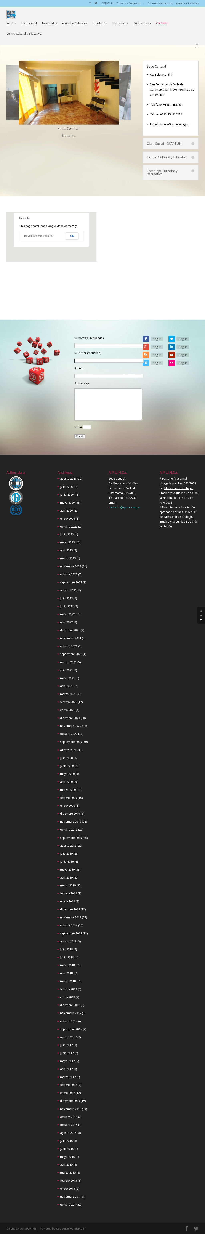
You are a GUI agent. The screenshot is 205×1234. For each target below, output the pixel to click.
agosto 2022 (68, 590)
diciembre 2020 (70, 718)
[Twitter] (171, 339)
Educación (118, 23)
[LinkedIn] (171, 347)
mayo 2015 (67, 1157)
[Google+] (146, 347)
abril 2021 (66, 686)
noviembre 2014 (70, 1196)
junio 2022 (67, 606)
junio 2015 (67, 1149)
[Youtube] (171, 355)
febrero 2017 (68, 1085)
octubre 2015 (68, 1125)
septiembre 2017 (71, 1029)
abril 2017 (66, 1069)
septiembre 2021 (71, 654)
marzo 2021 (68, 694)
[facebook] (146, 339)
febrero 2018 (68, 989)
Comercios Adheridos (159, 3)
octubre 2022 (68, 574)
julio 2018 (66, 949)
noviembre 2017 (70, 1013)
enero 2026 (67, 518)
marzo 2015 (68, 1172)
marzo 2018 (68, 981)
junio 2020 (67, 766)
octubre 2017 (68, 1021)
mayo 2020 (67, 774)
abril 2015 (66, 1164)
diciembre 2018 (70, 909)
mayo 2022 (67, 614)
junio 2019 (67, 861)
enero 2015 (67, 1189)
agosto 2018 (68, 941)
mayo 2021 (67, 678)
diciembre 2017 (70, 1005)
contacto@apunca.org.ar (124, 507)
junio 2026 (67, 494)
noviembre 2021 (70, 638)
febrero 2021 (68, 702)
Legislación (99, 23)
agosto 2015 (68, 1133)
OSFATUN (107, 3)
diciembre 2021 (70, 630)
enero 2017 (67, 1093)
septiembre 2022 (71, 582)
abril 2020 (66, 782)
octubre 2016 (68, 1117)
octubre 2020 (68, 734)
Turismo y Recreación (129, 3)
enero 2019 (67, 901)
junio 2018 (67, 957)
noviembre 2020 (70, 726)
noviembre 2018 (70, 917)
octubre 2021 (68, 646)
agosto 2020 (68, 750)
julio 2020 (66, 758)
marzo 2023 (68, 558)
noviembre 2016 (70, 1109)
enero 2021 (67, 710)
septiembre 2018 (71, 933)
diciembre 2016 (70, 1101)
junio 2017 (67, 1053)
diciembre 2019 (70, 813)
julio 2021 (66, 670)
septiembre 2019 (71, 838)
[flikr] (171, 363)
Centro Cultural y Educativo (23, 33)
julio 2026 (66, 487)
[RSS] (146, 355)
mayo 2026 (67, 502)
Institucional (29, 23)
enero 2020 (67, 805)
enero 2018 (67, 997)
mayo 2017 (67, 1061)
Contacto (162, 23)
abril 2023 (66, 550)
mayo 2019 (67, 869)
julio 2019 (66, 853)
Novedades (49, 23)
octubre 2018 (68, 925)
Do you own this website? (38, 236)
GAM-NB (31, 1228)
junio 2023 (67, 534)
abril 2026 (66, 510)
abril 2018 (66, 973)
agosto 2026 (68, 478)
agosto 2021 (68, 662)
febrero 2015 (68, 1180)
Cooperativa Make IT (71, 1228)
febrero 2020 (68, 798)
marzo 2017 (68, 1077)
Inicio (9, 23)
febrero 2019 (68, 893)
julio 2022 (66, 598)
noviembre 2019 (70, 821)
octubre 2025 (68, 526)
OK (72, 236)
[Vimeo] (146, 363)
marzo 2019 (68, 885)
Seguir (157, 339)
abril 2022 (66, 622)
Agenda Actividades (187, 3)
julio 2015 (66, 1141)
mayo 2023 (67, 542)
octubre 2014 (68, 1204)
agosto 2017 (68, 1037)
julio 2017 (66, 1045)
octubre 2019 (68, 829)
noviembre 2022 (70, 566)
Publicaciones (142, 23)
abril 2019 (66, 877)
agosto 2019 (68, 845)
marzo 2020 (68, 790)
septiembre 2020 (71, 742)
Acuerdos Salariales (74, 23)
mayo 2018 (67, 965)
